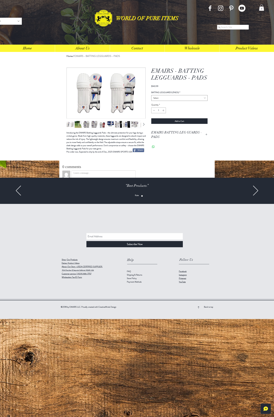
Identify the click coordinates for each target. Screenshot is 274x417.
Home (69, 56)
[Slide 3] (128, 196)
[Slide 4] (145, 196)
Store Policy (132, 278)
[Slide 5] (148, 196)
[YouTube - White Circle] (241, 8)
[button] (261, 7)
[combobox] (179, 98)
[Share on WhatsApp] (153, 147)
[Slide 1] (125, 196)
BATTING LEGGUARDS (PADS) (165, 92)
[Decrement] (154, 110)
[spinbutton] (159, 110)
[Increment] (164, 110)
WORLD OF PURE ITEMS (147, 18)
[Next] (255, 191)
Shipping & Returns (135, 274)
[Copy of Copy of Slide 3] (135, 196)
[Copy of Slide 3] (132, 196)
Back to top (208, 306)
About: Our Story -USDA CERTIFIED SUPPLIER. (82, 266)
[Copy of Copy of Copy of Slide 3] (138, 196)
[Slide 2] (142, 196)
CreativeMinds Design (107, 306)
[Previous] (18, 191)
